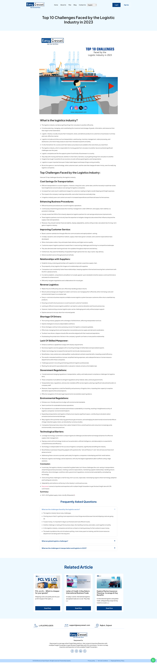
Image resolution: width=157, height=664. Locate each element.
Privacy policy (91, 660)
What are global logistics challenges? (55, 541)
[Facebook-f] (72, 651)
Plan (70, 5)
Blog (75, 5)
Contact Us (82, 5)
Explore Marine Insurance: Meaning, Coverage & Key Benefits (107, 593)
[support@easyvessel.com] (66, 626)
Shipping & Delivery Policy (117, 660)
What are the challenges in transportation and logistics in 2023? (64, 548)
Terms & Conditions (103, 660)
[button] (78, 509)
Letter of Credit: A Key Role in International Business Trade (78, 592)
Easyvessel (45, 486)
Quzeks (68, 660)
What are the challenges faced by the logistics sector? (61, 509)
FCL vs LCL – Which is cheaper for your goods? (47, 592)
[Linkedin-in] (80, 651)
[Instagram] (76, 651)
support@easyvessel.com (79, 625)
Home (56, 5)
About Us (63, 5)
